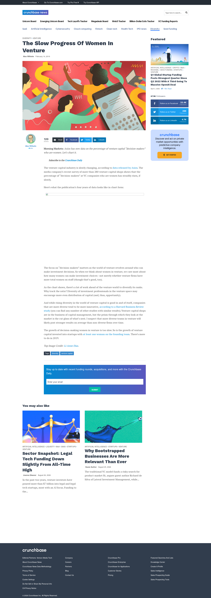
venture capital (67, 353)
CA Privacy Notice (29, 588)
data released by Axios (125, 167)
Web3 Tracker (119, 21)
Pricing (110, 575)
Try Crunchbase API (91, 2)
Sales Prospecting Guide (160, 575)
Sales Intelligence (157, 570)
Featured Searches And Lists (162, 558)
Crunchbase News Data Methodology (36, 566)
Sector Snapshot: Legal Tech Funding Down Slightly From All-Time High (47, 461)
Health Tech (127, 29)
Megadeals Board (99, 21)
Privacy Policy (27, 570)
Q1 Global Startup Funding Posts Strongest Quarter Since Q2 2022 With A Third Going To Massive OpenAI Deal (169, 79)
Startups (71, 446)
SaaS (24, 29)
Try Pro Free (73, 2)
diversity (55, 353)
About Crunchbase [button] (29, 2)
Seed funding (170, 29)
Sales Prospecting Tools (160, 579)
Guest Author (91, 467)
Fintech (99, 29)
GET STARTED (171, 155)
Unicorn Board (29, 21)
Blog (67, 570)
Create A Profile (157, 566)
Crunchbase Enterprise (117, 562)
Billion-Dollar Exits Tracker (142, 21)
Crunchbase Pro (114, 558)
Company (69, 558)
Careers (68, 562)
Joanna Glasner (29, 475)
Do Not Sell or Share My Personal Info (37, 584)
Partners (68, 566)
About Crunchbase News (32, 562)
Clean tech (112, 29)
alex (31, 148)
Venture (37, 38)
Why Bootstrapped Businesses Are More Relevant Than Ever (107, 456)
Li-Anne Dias (71, 345)
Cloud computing (82, 29)
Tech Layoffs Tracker (77, 21)
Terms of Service (29, 575)
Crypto (176, 68)
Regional (155, 70)
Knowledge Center (158, 562)
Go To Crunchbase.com (53, 2)
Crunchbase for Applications (119, 566)
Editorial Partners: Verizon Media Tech (37, 558)
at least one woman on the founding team (106, 334)
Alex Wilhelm (28, 56)
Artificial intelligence (41, 29)
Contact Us (69, 575)
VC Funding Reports (168, 21)
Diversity (155, 29)
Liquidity (50, 446)
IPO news (142, 29)
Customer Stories (114, 570)
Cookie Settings (28, 579)
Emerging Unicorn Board (52, 21)
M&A (58, 446)
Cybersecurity (63, 29)
